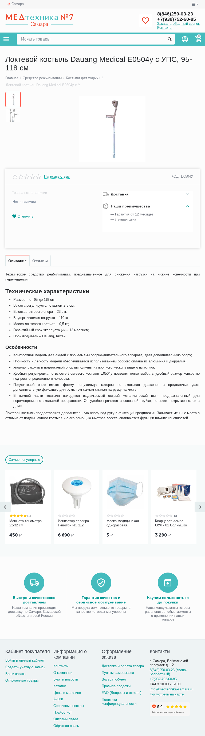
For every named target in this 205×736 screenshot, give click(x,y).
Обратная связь (66, 726)
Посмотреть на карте (167, 694)
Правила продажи (116, 686)
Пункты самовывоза (118, 673)
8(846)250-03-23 (175, 14)
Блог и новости (65, 679)
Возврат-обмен (114, 679)
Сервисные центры (68, 706)
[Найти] (169, 39)
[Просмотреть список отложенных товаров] (145, 24)
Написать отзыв (57, 176)
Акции (58, 699)
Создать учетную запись (25, 667)
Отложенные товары (21, 680)
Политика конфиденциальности (119, 702)
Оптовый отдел (65, 719)
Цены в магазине (67, 693)
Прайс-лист (62, 712)
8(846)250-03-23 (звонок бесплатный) (168, 672)
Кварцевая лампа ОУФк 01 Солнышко (171, 523)
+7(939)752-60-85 (176, 19)
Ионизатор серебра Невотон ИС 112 (73, 523)
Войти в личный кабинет (25, 660)
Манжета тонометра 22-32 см (25, 523)
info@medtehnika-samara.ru (171, 689)
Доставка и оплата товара (123, 666)
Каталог (59, 686)
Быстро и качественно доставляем (34, 599)
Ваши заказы (15, 674)
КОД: (175, 176)
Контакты (164, 28)
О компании (62, 673)
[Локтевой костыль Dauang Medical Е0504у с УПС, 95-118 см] (112, 129)
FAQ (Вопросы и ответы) (121, 693)
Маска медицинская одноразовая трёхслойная (123, 523)
